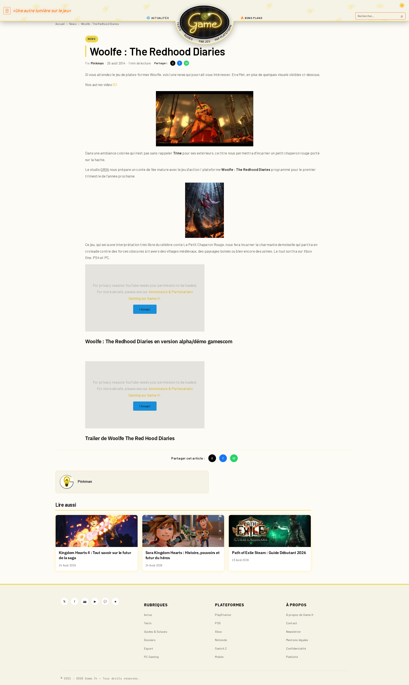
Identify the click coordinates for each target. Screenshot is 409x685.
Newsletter (293, 631)
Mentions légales (297, 640)
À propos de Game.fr (300, 615)
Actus (148, 615)
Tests (147, 623)
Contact (291, 623)
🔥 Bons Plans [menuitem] (251, 18)
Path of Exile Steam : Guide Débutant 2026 (269, 552)
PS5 (218, 623)
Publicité (292, 657)
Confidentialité (296, 648)
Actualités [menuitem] (160, 18)
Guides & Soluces (155, 631)
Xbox (218, 631)
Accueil (60, 24)
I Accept (144, 309)
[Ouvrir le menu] (7, 10)
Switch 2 (221, 648)
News (72, 24)
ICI (114, 84)
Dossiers (150, 640)
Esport (148, 648)
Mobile (219, 657)
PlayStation (223, 615)
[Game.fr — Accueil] (205, 22)
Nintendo (221, 640)
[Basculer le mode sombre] (402, 5)
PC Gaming (151, 657)
